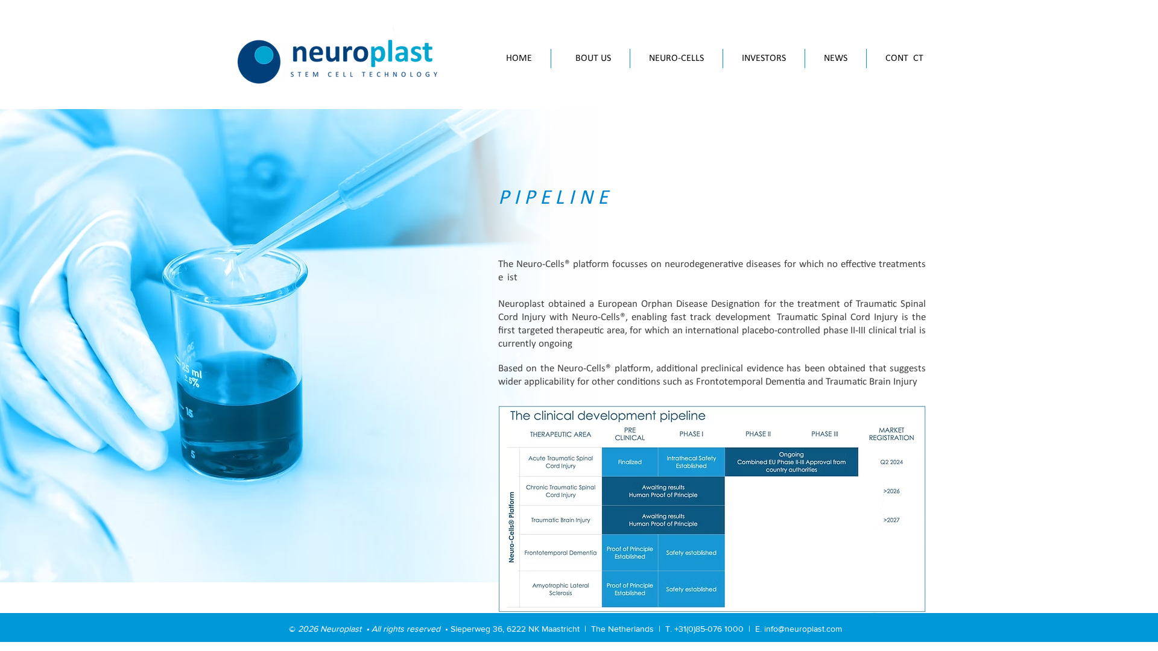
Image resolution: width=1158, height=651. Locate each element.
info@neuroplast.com (803, 629)
